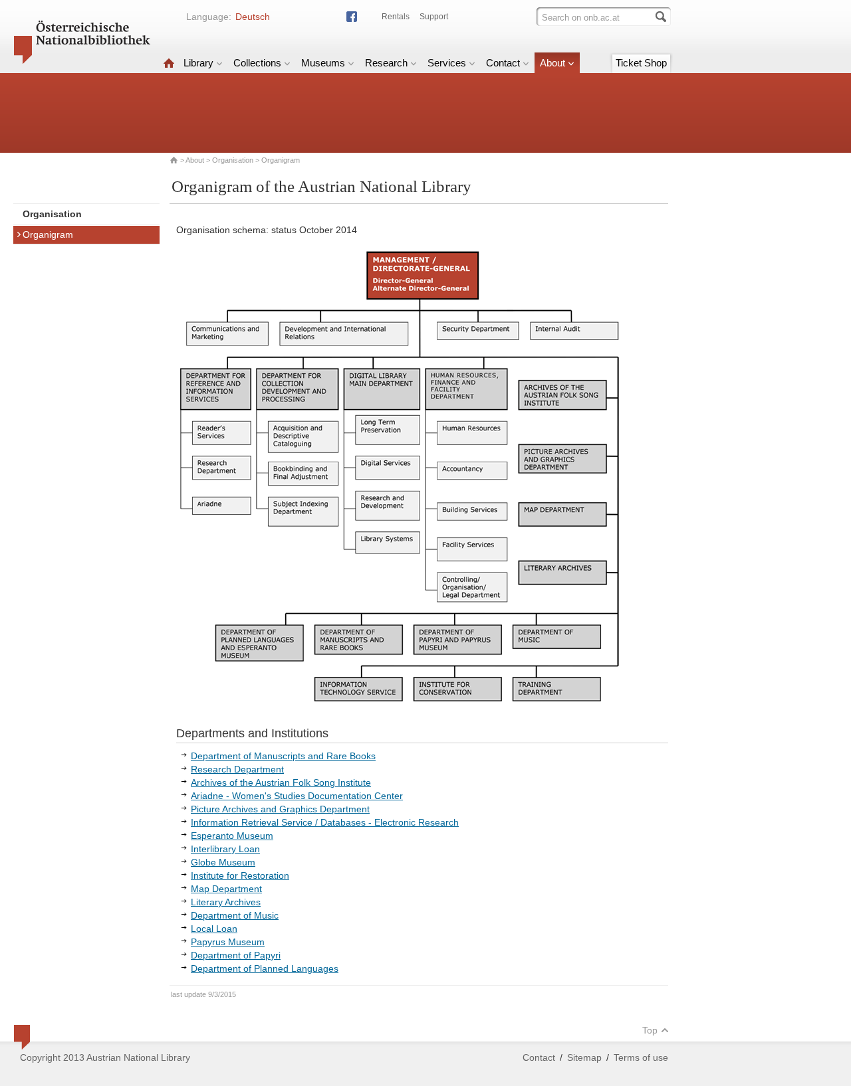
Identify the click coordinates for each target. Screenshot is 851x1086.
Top (650, 1030)
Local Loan (214, 928)
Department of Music (235, 915)
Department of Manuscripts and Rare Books (283, 756)
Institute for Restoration (240, 875)
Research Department (237, 769)
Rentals (396, 16)
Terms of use (641, 1057)
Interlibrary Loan (225, 849)
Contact (503, 62)
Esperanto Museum (232, 835)
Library (198, 62)
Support (434, 16)
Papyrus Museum (228, 942)
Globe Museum (223, 862)
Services (446, 62)
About (552, 62)
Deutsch (252, 16)
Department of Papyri (236, 955)
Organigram (48, 234)
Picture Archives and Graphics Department (280, 809)
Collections (257, 62)
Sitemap (584, 1057)
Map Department (226, 888)
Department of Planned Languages (264, 968)
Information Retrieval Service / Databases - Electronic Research (325, 822)
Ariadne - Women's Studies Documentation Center (297, 795)
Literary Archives (226, 902)
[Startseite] (169, 62)
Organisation (232, 160)
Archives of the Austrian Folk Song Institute (281, 782)
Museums (323, 62)
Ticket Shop (641, 62)
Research (386, 62)
